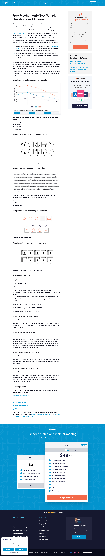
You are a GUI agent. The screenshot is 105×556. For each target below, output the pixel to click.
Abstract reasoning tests (20, 399)
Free (31, 485)
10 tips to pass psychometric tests (41, 414)
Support (54, 552)
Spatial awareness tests (20, 409)
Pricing (64, 3)
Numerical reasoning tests (21, 395)
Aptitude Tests (43, 521)
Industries (55, 3)
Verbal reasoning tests (19, 402)
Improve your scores (80, 47)
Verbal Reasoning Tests (19, 524)
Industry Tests (43, 536)
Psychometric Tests (75, 61)
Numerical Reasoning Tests (20, 521)
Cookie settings (87, 552)
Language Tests (43, 524)
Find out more (79, 537)
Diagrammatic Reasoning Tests (21, 527)
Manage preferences (14, 552)
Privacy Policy (45, 552)
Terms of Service (33, 552)
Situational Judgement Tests (21, 530)
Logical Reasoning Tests (19, 533)
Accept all (8, 549)
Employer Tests (43, 533)
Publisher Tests (43, 539)
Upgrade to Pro (66, 497)
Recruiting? (63, 552)
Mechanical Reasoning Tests (20, 536)
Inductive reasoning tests (20, 405)
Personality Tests (44, 530)
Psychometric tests (18, 33)
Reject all (21, 549)
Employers (45, 3)
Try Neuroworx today (80, 105)
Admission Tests (43, 527)
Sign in (93, 3)
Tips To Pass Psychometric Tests (79, 67)
